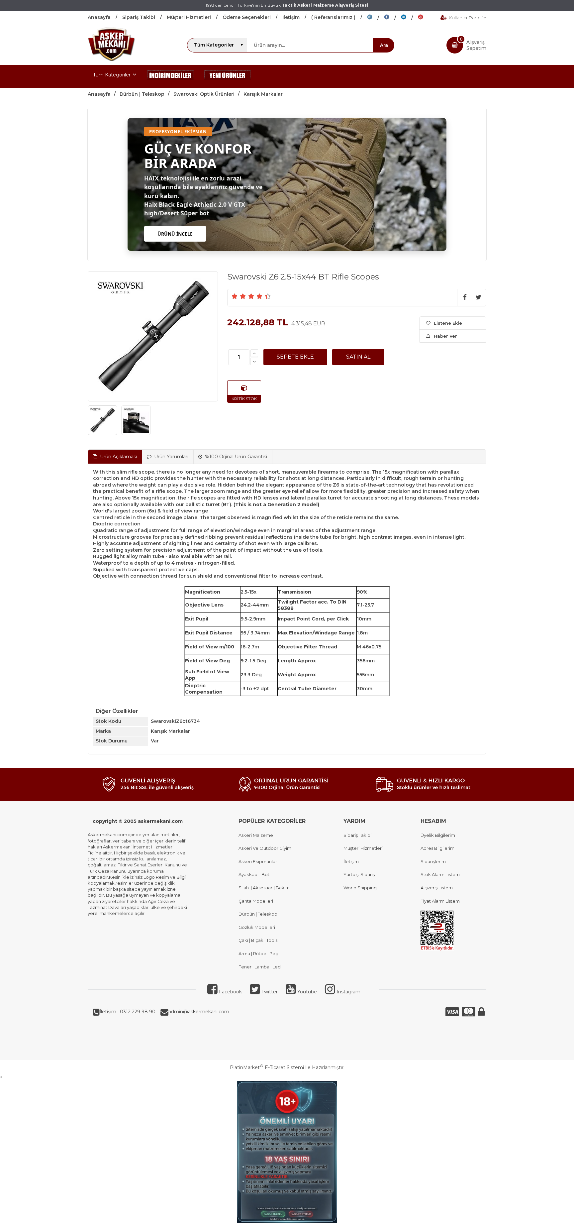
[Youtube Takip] (425, 18)
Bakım (282, 887)
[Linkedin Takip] (409, 18)
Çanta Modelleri (256, 901)
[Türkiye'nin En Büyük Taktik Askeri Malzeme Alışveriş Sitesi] (111, 59)
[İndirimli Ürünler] (170, 76)
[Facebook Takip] (392, 18)
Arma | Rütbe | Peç (258, 953)
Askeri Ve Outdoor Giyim (265, 848)
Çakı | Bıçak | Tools (258, 940)
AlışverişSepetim (476, 45)
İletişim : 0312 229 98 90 (127, 1012)
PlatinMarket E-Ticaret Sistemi (267, 1067)
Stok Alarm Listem (440, 874)
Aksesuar (262, 887)
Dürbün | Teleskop (258, 914)
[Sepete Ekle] (295, 357)
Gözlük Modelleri (257, 927)
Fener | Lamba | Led (260, 966)
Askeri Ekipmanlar (258, 861)
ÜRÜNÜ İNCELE (175, 234)
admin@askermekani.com (198, 1012)
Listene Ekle (448, 323)
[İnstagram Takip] (375, 18)
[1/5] (235, 296)
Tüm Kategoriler (112, 75)
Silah (245, 887)
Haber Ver (445, 336)
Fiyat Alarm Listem (440, 901)
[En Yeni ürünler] (227, 76)
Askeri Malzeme (256, 835)
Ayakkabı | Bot (254, 874)
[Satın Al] (358, 357)
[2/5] (239, 296)
